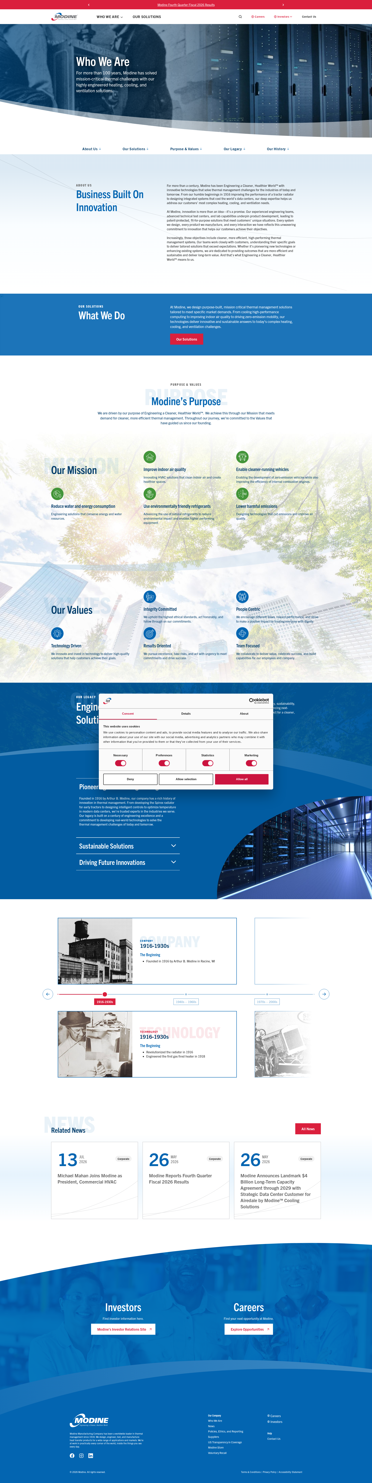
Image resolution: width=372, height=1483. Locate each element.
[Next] (324, 994)
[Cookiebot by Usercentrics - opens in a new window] (252, 701)
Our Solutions (186, 339)
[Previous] (48, 994)
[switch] (164, 763)
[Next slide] (283, 4)
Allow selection (186, 779)
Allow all (242, 779)
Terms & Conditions (251, 1471)
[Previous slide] (88, 4)
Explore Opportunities (247, 1329)
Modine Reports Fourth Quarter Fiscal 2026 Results (180, 1178)
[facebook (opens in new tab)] (72, 1455)
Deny (130, 779)
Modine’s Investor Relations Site (121, 1329)
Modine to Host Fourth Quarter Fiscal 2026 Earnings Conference (186, 5)
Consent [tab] (128, 713)
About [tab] (244, 713)
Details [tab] (186, 713)
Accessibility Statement (290, 1471)
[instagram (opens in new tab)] (81, 1455)
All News (308, 1129)
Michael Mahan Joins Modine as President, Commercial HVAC (90, 1178)
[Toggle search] (240, 16)
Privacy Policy (269, 1471)
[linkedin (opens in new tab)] (90, 1455)
